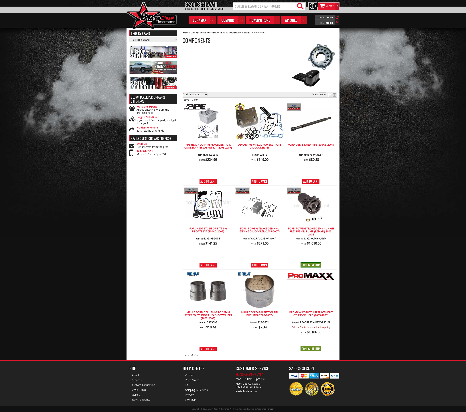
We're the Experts (147, 106)
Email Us (142, 143)
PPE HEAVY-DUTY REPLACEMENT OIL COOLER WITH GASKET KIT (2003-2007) (208, 146)
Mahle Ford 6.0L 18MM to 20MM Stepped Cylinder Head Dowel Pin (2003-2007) (208, 315)
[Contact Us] (312, 6)
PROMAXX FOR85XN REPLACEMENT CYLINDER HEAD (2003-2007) (311, 314)
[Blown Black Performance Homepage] (152, 16)
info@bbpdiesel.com (246, 391)
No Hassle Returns (148, 127)
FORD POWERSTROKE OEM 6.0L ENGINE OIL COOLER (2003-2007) (259, 230)
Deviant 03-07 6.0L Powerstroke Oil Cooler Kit (259, 146)
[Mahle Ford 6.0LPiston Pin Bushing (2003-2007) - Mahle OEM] (259, 275)
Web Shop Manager (265, 409)
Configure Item (311, 265)
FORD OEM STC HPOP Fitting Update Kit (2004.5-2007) (208, 230)
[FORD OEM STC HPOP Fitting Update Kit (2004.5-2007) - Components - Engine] (208, 204)
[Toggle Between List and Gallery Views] (332, 95)
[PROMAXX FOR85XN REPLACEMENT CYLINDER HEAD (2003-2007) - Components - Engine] (311, 277)
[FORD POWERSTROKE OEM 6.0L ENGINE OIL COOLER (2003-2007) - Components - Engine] (259, 207)
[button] (269, 6)
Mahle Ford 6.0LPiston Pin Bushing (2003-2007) (259, 314)
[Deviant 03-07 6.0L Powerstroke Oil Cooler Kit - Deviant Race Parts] (259, 107)
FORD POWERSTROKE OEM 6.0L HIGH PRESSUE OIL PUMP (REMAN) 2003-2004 (311, 231)
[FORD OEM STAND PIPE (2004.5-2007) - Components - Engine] (311, 123)
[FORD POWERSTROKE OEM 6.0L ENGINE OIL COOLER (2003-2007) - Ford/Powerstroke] (259, 191)
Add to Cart (208, 181)
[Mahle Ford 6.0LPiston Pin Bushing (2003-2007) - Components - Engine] (259, 291)
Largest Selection (147, 117)
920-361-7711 (145, 151)
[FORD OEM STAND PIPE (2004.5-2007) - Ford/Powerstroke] (311, 107)
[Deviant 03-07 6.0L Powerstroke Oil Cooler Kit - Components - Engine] (259, 122)
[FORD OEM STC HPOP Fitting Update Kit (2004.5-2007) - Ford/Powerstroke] (208, 191)
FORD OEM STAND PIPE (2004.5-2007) (311, 144)
